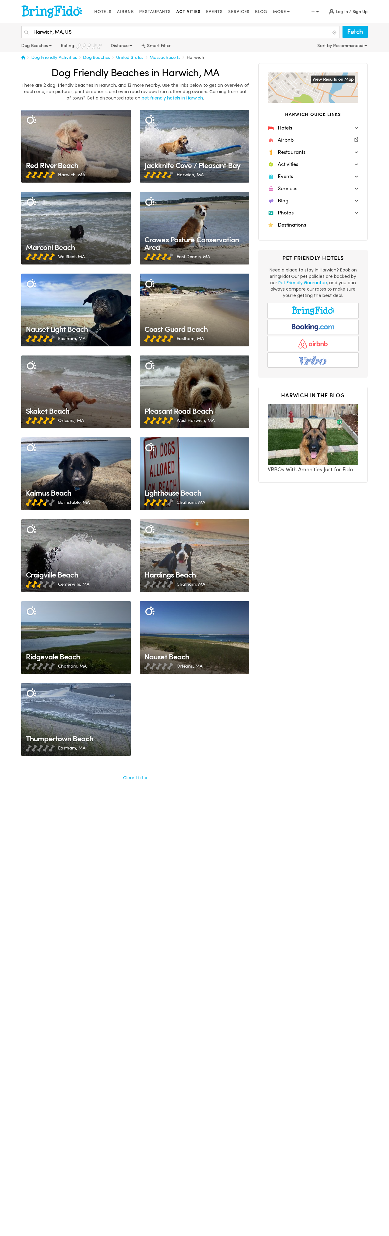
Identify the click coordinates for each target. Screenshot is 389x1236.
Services (239, 11)
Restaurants (155, 11)
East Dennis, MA (193, 257)
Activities (188, 11)
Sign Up (360, 11)
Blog (261, 11)
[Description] (31, 119)
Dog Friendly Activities (54, 57)
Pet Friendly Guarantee (302, 283)
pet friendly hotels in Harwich (172, 98)
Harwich (195, 57)
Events (214, 11)
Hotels (103, 11)
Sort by (325, 45)
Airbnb (125, 11)
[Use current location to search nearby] (334, 32)
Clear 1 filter (135, 778)
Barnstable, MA (74, 502)
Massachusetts (165, 57)
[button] (313, 128)
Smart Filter (158, 45)
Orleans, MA (71, 420)
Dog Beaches (96, 57)
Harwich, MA (71, 175)
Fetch (355, 32)
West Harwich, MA (196, 420)
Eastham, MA (71, 338)
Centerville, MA (73, 584)
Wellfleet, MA (71, 257)
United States (129, 57)
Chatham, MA (191, 502)
